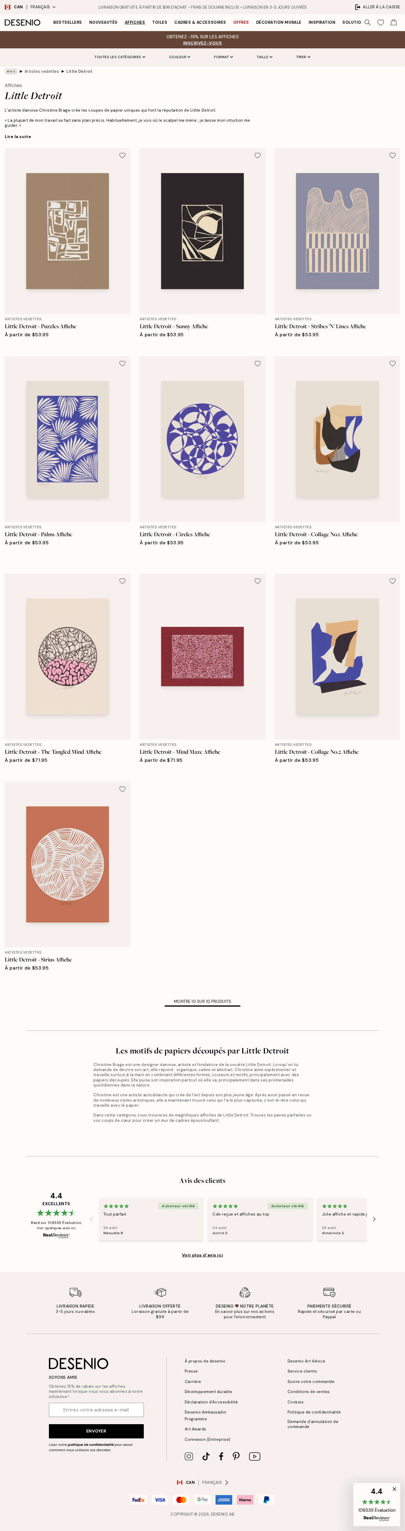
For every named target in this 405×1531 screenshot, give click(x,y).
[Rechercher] (367, 22)
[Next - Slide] (374, 1219)
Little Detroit (79, 71)
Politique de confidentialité (314, 1412)
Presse (191, 1371)
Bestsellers (67, 22)
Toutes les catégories (118, 57)
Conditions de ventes (309, 1391)
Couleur (177, 57)
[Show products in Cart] (393, 22)
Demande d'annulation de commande (313, 1424)
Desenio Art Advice (307, 1361)
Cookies (296, 1402)
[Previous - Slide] (91, 1219)
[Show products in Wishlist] (380, 22)
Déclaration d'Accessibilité (211, 1402)
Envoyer (96, 1431)
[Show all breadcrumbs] (11, 71)
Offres (241, 22)
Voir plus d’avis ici (202, 1255)
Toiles (159, 22)
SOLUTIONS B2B (359, 22)
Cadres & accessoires (200, 22)
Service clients (302, 1371)
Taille (262, 57)
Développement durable (208, 1391)
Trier (301, 57)
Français (40, 6)
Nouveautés (103, 22)
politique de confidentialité (91, 1444)
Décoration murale (279, 22)
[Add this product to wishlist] (122, 155)
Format (221, 57)
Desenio (219, 1514)
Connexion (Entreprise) (208, 1439)
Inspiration (322, 22)
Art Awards (195, 1429)
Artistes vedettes (42, 71)
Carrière (193, 1381)
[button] (376, 1504)
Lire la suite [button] (18, 136)
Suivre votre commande (311, 1381)
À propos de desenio (205, 1361)
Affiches (135, 22)
